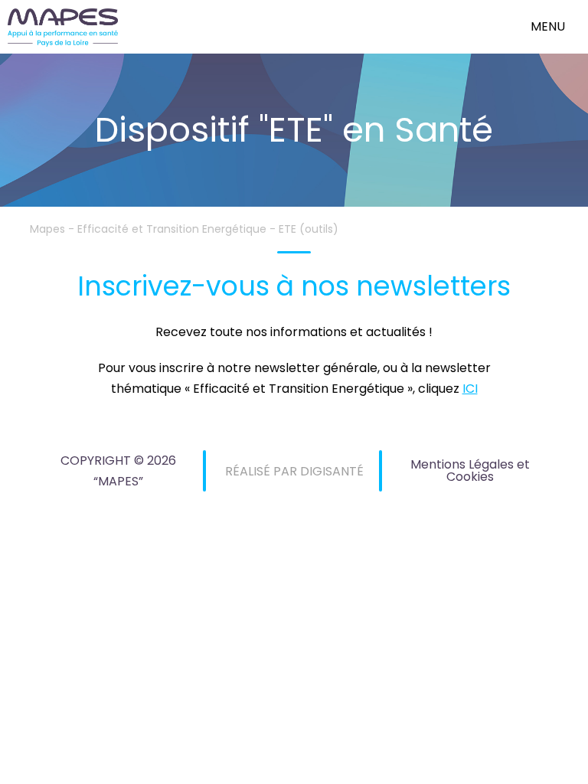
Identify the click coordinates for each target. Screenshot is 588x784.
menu (548, 26)
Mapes (47, 229)
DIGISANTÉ (332, 471)
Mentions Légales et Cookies (470, 470)
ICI (470, 388)
